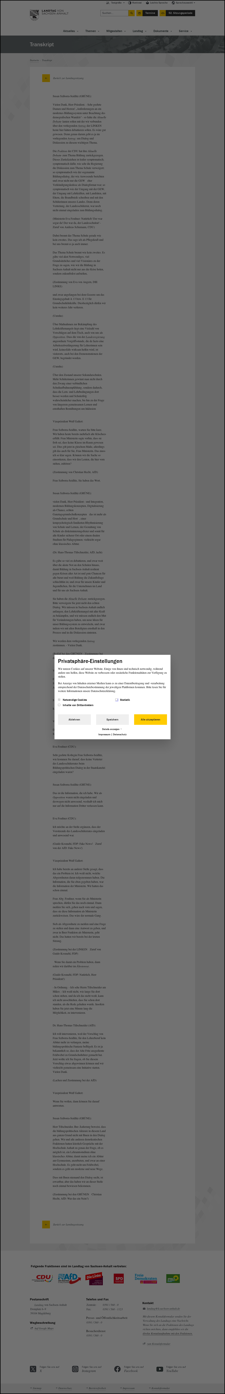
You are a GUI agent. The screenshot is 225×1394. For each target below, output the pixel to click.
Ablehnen (74, 719)
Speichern (112, 719)
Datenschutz (120, 734)
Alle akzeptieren (150, 719)
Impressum (104, 734)
